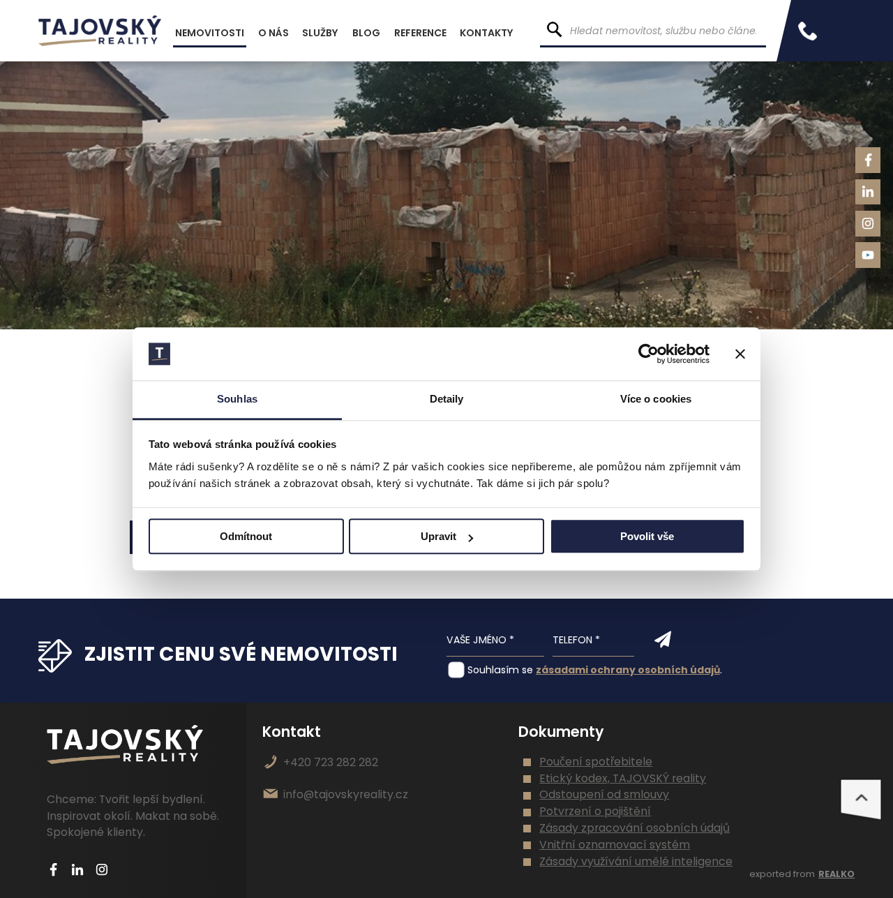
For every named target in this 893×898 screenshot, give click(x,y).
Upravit (438, 537)
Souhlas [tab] (237, 399)
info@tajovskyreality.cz (345, 794)
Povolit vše (647, 537)
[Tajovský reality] (99, 30)
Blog (366, 33)
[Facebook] (868, 160)
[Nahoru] (861, 800)
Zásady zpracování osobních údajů (634, 828)
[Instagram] (868, 224)
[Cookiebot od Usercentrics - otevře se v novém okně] (648, 353)
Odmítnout (246, 537)
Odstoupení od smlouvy (604, 794)
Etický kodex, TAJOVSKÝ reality (622, 778)
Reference (420, 33)
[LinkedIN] (868, 192)
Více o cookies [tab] (655, 399)
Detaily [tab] (447, 399)
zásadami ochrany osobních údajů (628, 670)
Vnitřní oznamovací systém (614, 845)
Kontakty (486, 33)
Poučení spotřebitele (595, 762)
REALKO (836, 874)
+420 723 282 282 (330, 762)
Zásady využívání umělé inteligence (636, 861)
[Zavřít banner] (740, 354)
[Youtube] (868, 255)
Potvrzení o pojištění (595, 811)
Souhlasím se (500, 670)
